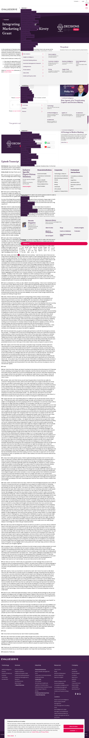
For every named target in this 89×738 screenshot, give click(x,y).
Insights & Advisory (19, 671)
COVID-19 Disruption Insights (29, 211)
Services (24, 8)
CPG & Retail (38, 681)
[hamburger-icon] (87, 8)
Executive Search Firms (28, 164)
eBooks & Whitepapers (60, 673)
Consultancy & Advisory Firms (29, 157)
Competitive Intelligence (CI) (61, 685)
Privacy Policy (45, 732)
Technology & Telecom (40, 689)
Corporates (38, 679)
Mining (36, 691)
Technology (25, 85)
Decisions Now (10, 70)
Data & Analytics (19, 669)
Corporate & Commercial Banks (43, 675)
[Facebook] (77, 694)
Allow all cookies (73, 726)
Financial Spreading (59, 683)
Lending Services (19, 681)
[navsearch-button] (86, 1)
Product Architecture (7, 673)
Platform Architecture (27, 96)
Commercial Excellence (60, 689)
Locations (74, 675)
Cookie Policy (35, 732)
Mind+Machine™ (76, 689)
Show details (11, 735)
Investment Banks (39, 677)
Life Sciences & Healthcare (41, 683)
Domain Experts (76, 673)
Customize (72, 730)
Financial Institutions (40, 669)
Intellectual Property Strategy (61, 691)
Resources (24, 195)
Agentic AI (24, 101)
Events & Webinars (58, 675)
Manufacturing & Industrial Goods (31, 146)
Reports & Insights (58, 677)
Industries (24, 130)
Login (83, 1)
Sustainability (75, 687)
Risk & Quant (18, 683)
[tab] (33, 54)
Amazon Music (7, 72)
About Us (74, 669)
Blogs (55, 671)
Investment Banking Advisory (22, 675)
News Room (75, 677)
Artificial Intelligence (6, 669)
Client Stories (57, 669)
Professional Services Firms (42, 693)
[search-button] (86, 5)
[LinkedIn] (75, 694)
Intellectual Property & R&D (21, 673)
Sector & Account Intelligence (61, 699)
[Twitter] (80, 694)
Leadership (74, 671)
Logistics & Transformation (41, 685)
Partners (4, 671)
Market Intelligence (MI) (60, 681)
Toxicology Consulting (27, 36)
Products (4, 675)
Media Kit (24, 214)
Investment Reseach (27, 49)
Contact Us (26, 243)
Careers (24, 240)
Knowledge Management (60, 687)
